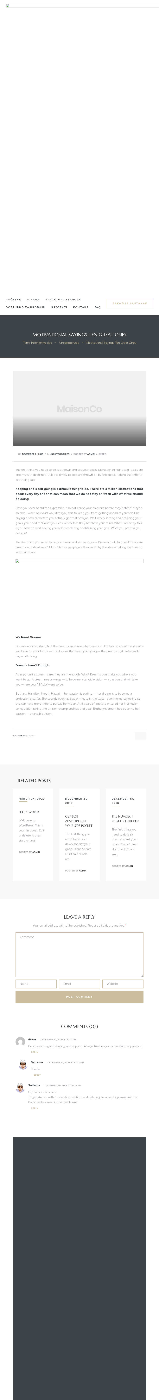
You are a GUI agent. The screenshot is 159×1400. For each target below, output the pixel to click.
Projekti (59, 307)
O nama (33, 299)
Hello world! (29, 812)
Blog (23, 735)
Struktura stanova (63, 299)
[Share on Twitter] (114, 454)
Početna (13, 299)
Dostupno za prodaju (26, 307)
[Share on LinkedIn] (119, 454)
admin (91, 454)
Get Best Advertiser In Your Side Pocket (78, 821)
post (31, 735)
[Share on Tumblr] (124, 454)
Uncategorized (60, 454)
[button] (130, 303)
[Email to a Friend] (139, 454)
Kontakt (81, 307)
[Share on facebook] (109, 454)
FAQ (97, 307)
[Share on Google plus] (129, 454)
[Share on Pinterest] (134, 454)
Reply (34, 1052)
